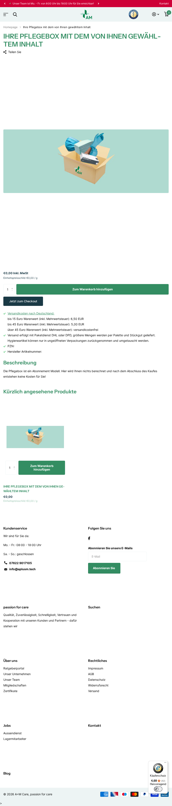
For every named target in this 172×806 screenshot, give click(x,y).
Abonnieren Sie (104, 568)
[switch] (158, 789)
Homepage (10, 27)
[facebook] (89, 538)
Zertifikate (10, 691)
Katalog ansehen (5, 13)
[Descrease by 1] (13, 293)
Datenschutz (97, 679)
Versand (93, 691)
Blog (6, 773)
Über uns (10, 661)
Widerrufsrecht (98, 685)
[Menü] (165, 763)
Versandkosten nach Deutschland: (31, 313)
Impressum (95, 668)
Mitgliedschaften (14, 685)
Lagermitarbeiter (14, 739)
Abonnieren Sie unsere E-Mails (110, 548)
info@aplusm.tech (22, 569)
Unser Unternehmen (17, 674)
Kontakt (164, 3)
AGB (91, 674)
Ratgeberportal (13, 668)
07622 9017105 (20, 563)
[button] (4, 3)
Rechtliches (97, 661)
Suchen (94, 607)
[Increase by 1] (13, 285)
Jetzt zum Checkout (23, 301)
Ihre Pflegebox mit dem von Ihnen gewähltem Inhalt (33, 489)
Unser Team (11, 679)
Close (15, 14)
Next (98, 3)
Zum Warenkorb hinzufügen (92, 289)
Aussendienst (12, 733)
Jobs (7, 725)
